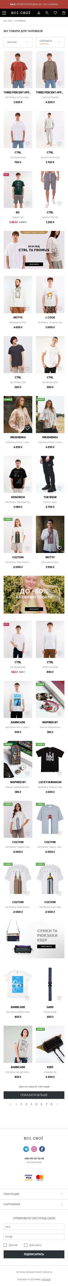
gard (50, 1007)
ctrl (18, 152)
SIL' (18, 212)
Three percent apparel (18, 92)
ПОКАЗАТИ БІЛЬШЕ (34, 1095)
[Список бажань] (55, 13)
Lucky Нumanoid (50, 782)
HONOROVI (18, 497)
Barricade (18, 722)
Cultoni (18, 557)
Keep (50, 1067)
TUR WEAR (50, 497)
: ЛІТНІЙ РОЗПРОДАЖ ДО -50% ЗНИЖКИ (34, 4)
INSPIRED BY (50, 722)
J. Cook (50, 317)
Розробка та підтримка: (34, 1280)
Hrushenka (18, 437)
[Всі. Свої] (21, 13)
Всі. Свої (8, 21)
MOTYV (17, 317)
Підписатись (34, 1254)
